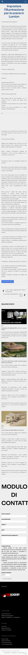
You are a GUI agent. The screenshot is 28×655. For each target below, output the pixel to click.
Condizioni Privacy (6, 546)
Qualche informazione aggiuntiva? (9, 535)
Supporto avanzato (5, 640)
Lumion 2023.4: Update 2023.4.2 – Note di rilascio (13, 295)
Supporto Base (4, 639)
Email (3, 530)
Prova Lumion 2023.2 (7, 281)
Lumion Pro (4, 626)
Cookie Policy (14, 652)
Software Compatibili (6, 630)
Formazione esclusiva (6, 642)
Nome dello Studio (6, 519)
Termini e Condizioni (22, 652)
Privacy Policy (7, 652)
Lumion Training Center (6, 644)
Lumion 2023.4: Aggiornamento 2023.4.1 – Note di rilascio (16, 291)
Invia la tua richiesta (6, 578)
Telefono (3, 524)
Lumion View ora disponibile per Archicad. (12, 430)
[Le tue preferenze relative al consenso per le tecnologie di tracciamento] (25, 654)
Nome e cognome (6, 513)
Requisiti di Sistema (5, 628)
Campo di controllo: (6, 572)
